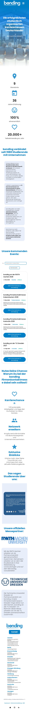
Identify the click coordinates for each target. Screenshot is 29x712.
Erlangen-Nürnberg (13, 668)
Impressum (7, 703)
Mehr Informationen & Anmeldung (14, 286)
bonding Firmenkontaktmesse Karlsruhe (12, 687)
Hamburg (10, 674)
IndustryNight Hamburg (13, 675)
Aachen (9, 638)
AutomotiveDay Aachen (13, 645)
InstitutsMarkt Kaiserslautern (14, 682)
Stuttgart (10, 691)
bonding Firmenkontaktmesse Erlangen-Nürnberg (12, 671)
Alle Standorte (13, 267)
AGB (24, 703)
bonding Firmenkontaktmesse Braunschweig (12, 653)
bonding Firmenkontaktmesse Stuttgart (12, 694)
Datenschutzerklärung (16, 703)
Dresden (10, 657)
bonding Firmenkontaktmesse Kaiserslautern (12, 680)
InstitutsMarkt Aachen (12, 644)
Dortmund (10, 663)
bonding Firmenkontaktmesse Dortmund (12, 665)
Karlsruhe (10, 684)
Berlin (9, 647)
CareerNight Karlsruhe (12, 689)
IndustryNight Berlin (12, 649)
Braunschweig (12, 651)
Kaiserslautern (12, 677)
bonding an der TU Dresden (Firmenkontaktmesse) (14, 659)
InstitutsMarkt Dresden (12, 660)
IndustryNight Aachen (12, 642)
